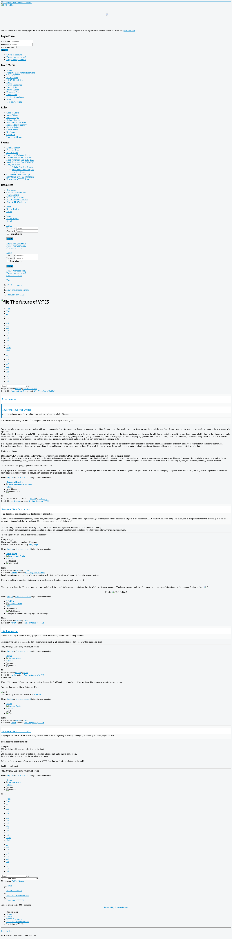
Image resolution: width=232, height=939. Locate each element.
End (8, 350)
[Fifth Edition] (7, 5)
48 (7, 328)
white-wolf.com (129, 31)
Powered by (109, 907)
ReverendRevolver (30, 389)
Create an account (14, 55)
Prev (8, 311)
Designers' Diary (13, 92)
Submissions (11, 94)
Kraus (21, 881)
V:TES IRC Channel (15, 197)
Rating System (12, 90)
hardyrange (43, 499)
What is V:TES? (13, 75)
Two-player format (14, 102)
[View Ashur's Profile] (13, 658)
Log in (4, 50)
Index (8, 207)
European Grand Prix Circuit (18, 157)
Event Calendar (13, 148)
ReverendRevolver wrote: (16, 409)
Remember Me (7, 47)
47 (7, 326)
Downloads (11, 190)
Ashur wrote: (8, 399)
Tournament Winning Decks (18, 155)
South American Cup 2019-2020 (20, 162)
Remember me (16, 234)
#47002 (33, 499)
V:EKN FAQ (12, 77)
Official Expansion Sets (16, 192)
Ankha (14, 881)
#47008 (18, 720)
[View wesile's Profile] (13, 706)
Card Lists (10, 134)
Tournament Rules (14, 137)
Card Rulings (12, 130)
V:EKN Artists (12, 195)
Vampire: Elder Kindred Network (20, 73)
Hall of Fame (12, 152)
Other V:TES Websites (16, 202)
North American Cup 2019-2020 (20, 160)
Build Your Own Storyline (23, 169)
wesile (25, 673)
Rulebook (10, 132)
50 (7, 333)
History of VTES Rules (16, 122)
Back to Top (6, 931)
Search (9, 211)
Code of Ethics (12, 113)
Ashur (25, 620)
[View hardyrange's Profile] (15, 556)
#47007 (18, 673)
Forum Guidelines (14, 85)
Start (8, 309)
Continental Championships (18, 174)
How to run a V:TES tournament (20, 177)
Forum (9, 82)
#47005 (18, 570)
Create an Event (13, 150)
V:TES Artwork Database (17, 200)
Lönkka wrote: (9, 631)
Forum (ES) (11, 87)
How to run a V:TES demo (17, 179)
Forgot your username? (16, 57)
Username (5, 41)
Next (8, 347)
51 (7, 335)
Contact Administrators (16, 97)
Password (5, 44)
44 (7, 318)
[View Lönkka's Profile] (14, 603)
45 (7, 321)
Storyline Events (13, 165)
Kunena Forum (121, 907)
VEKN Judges (12, 117)
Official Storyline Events (22, 167)
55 (7, 345)
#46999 (18, 389)
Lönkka (26, 570)
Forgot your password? (16, 59)
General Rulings (13, 127)
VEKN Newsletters (14, 80)
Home (9, 70)
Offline (9, 487)
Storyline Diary (18, 172)
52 (7, 338)
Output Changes (13, 120)
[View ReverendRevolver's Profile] (19, 484)
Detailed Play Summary (16, 125)
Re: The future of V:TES (44, 391)
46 (7, 323)
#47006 (18, 620)
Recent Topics (12, 209)
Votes (8, 99)
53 (7, 340)
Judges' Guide (12, 115)
